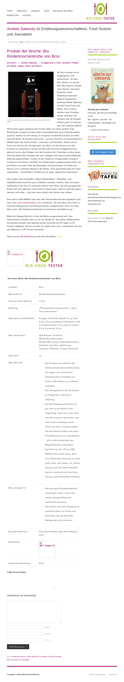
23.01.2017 (11, 63)
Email (47, 634)
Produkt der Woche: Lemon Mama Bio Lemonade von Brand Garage (36, 656)
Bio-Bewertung (28, 236)
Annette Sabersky (29, 63)
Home (21, 42)
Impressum (113, 674)
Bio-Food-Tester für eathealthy (18, 660)
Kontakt (27, 15)
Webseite (48, 640)
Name (47, 627)
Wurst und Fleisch (33, 66)
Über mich (22, 11)
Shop (46, 11)
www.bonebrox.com (32, 202)
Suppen (21, 66)
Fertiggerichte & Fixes (51, 63)
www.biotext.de (94, 204)
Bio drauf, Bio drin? (63, 11)
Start (10, 11)
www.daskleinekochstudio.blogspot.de (104, 197)
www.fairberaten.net (96, 201)
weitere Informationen (100, 130)
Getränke (66, 63)
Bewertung (13, 15)
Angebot (35, 11)
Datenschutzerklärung (97, 674)
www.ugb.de (93, 194)
